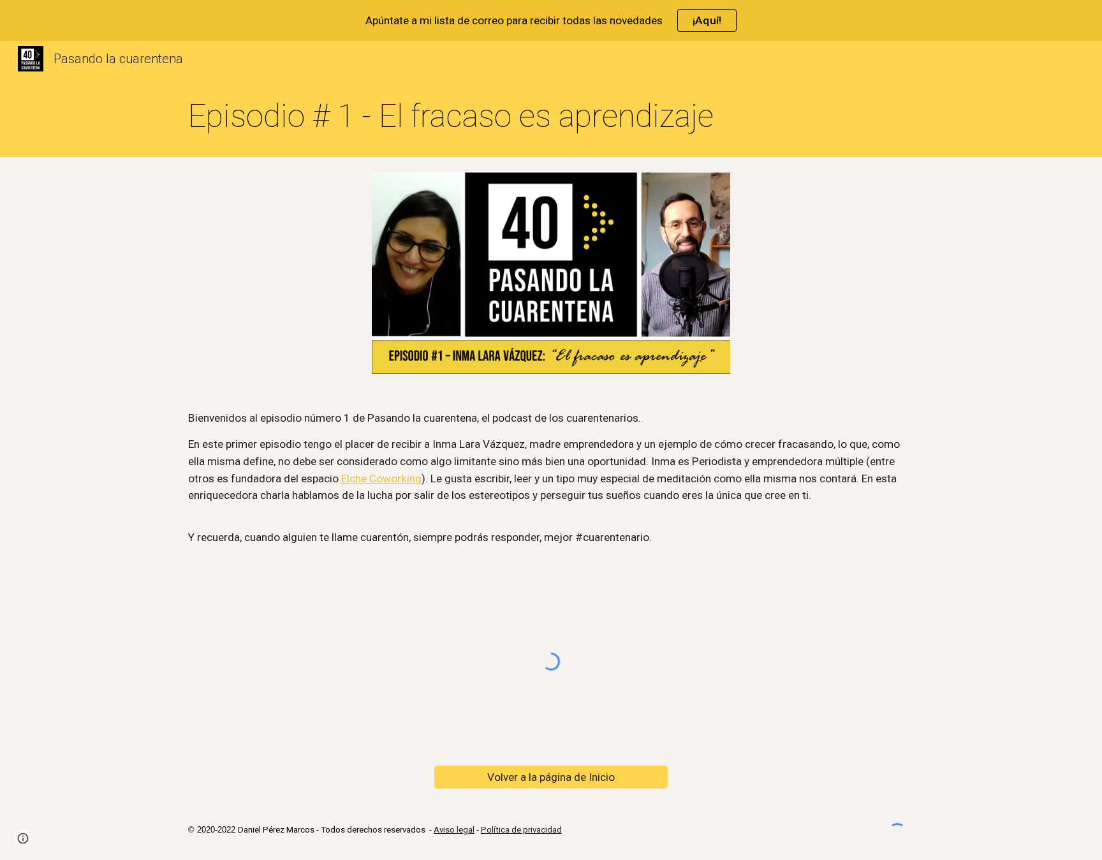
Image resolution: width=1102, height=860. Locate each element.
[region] (551, 20)
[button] (23, 838)
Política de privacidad (521, 829)
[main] (551, 117)
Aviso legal (454, 829)
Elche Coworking (381, 478)
